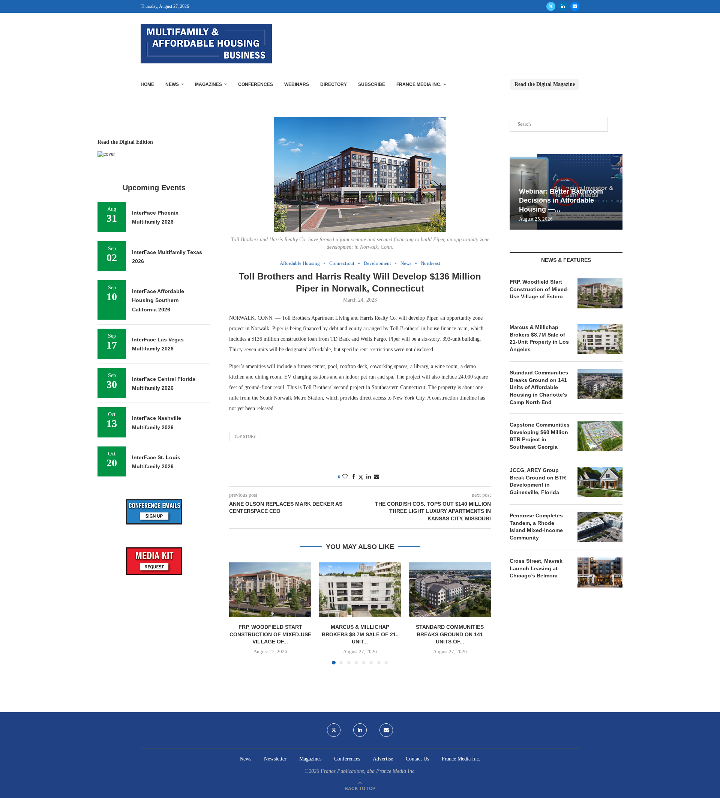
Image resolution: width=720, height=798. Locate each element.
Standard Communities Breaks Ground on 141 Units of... (450, 634)
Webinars (296, 84)
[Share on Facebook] (353, 477)
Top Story (245, 436)
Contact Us (417, 759)
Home (147, 84)
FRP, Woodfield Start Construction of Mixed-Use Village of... (270, 634)
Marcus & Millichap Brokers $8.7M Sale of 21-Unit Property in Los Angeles (539, 338)
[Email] (574, 6)
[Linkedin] (562, 6)
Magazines (208, 84)
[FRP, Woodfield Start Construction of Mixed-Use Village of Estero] (270, 589)
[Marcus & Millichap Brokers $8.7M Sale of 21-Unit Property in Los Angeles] (360, 589)
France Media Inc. (418, 84)
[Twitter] (550, 6)
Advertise (383, 759)
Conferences (255, 84)
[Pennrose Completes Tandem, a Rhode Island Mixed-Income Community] (600, 527)
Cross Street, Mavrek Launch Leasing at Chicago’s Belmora (536, 568)
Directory (333, 84)
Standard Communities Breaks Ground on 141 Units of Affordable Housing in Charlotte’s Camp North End (539, 387)
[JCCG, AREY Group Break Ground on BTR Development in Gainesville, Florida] (600, 482)
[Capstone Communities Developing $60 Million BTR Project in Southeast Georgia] (600, 436)
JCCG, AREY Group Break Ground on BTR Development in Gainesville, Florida (538, 481)
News (172, 84)
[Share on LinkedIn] (368, 477)
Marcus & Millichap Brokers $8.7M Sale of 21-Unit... (360, 634)
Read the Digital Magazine (544, 84)
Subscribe (371, 84)
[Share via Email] (376, 477)
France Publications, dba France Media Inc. (368, 771)
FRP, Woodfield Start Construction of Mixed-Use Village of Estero (539, 289)
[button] (239, 613)
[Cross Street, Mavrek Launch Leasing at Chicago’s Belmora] (600, 573)
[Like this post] (345, 477)
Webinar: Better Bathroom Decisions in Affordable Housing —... (561, 200)
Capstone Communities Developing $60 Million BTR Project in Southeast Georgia (540, 436)
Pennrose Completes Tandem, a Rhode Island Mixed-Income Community (536, 526)
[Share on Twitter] (360, 477)
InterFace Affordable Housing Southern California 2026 (158, 300)
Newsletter (275, 759)
